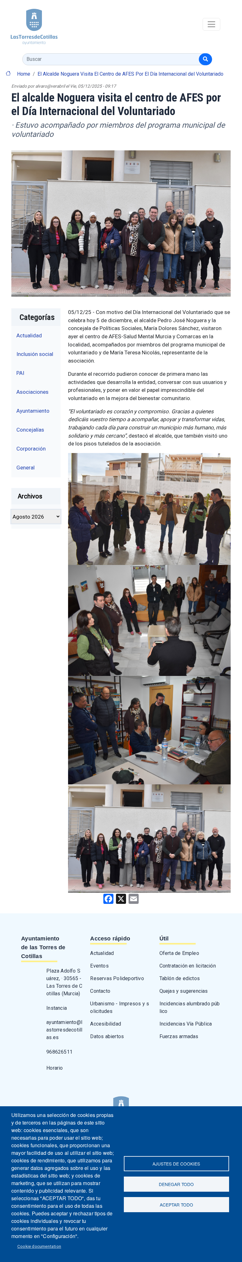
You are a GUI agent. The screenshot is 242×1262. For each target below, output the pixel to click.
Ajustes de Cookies (176, 1163)
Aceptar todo (176, 1204)
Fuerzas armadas (179, 1036)
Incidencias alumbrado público (189, 1007)
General (25, 467)
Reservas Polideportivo (117, 978)
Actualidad (29, 335)
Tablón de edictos (179, 978)
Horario (54, 1068)
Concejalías (30, 430)
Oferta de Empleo (179, 953)
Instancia (56, 1008)
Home (23, 74)
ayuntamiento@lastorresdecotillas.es (64, 1029)
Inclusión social (34, 354)
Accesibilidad (105, 1024)
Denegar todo (176, 1184)
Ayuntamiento (32, 411)
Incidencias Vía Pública (185, 1024)
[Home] (29, 24)
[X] (121, 898)
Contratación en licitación (187, 966)
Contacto (100, 991)
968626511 (59, 1052)
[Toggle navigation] (211, 24)
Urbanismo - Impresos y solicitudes (119, 1007)
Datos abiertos (107, 1036)
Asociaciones (32, 392)
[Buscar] (205, 59)
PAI (20, 373)
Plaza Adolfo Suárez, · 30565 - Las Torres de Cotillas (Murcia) (64, 982)
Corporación (31, 448)
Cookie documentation (39, 1246)
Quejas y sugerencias (183, 991)
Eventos (99, 966)
